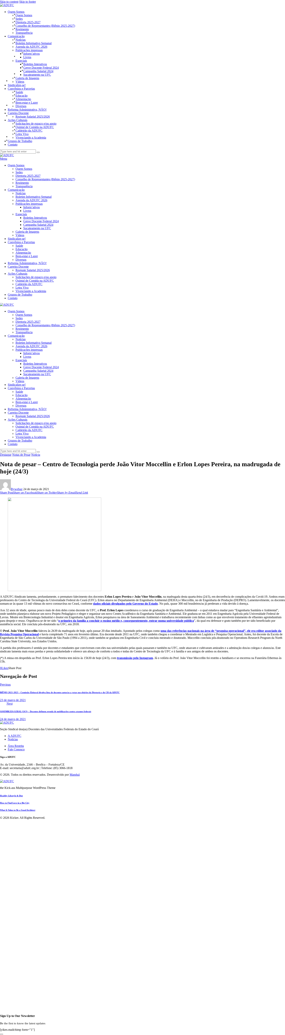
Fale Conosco (16, 749)
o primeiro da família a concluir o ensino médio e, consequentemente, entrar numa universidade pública (126, 620)
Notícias (13, 739)
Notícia (35, 454)
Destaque (5, 454)
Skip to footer (27, 1)
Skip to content (9, 1)
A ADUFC (14, 735)
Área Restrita (16, 746)
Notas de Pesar (21, 454)
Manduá (75, 774)
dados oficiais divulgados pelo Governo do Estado (125, 603)
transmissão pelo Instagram (135, 658)
